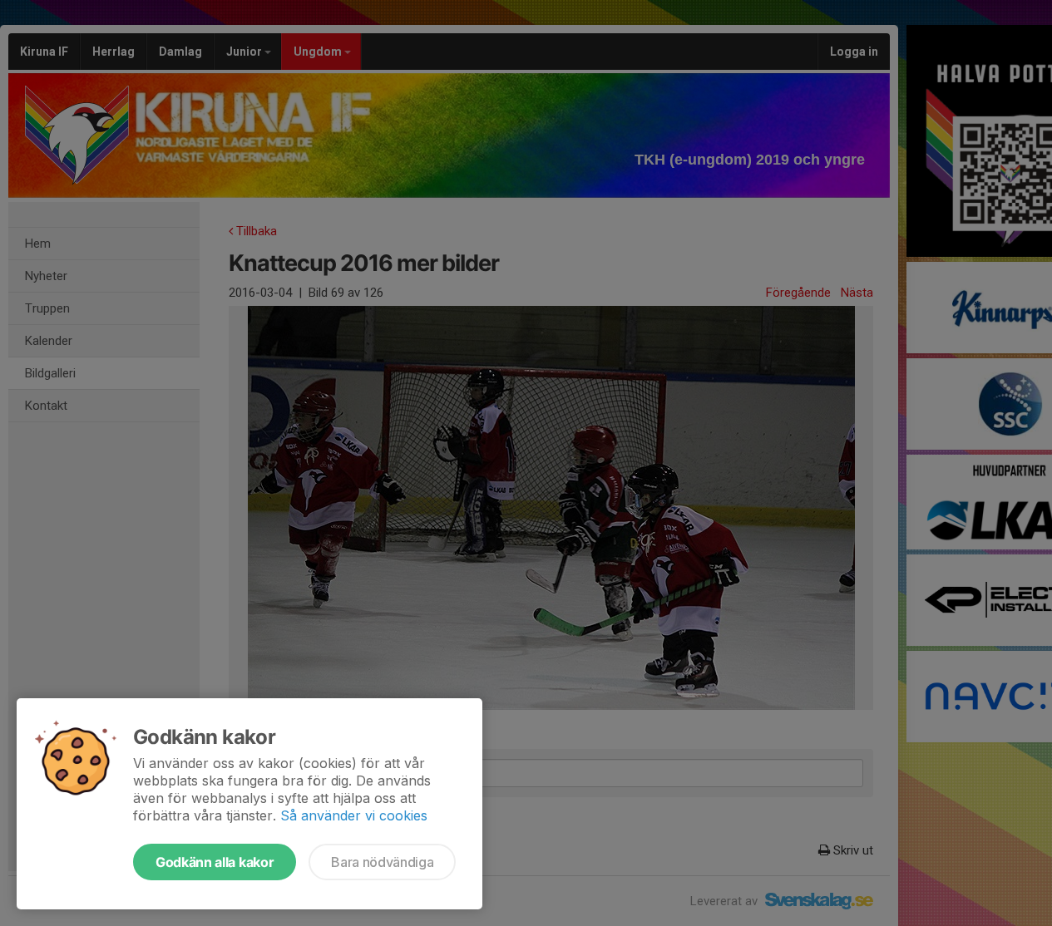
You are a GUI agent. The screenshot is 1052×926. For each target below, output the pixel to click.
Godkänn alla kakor (215, 862)
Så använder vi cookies (353, 815)
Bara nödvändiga (382, 862)
